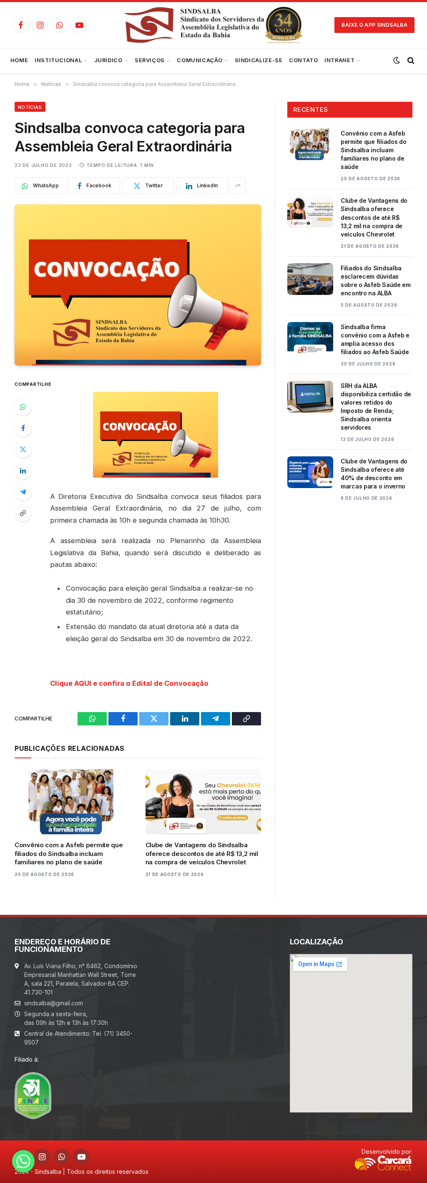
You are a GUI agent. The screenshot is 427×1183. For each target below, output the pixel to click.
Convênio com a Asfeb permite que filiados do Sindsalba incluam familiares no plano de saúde (69, 853)
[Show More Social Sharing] (238, 185)
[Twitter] (23, 449)
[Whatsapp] (23, 1161)
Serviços (150, 60)
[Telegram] (23, 491)
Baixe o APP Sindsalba (374, 25)
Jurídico (108, 60)
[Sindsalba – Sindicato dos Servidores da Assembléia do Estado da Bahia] (213, 25)
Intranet (339, 60)
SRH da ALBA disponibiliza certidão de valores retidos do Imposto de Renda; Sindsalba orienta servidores (376, 406)
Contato (303, 60)
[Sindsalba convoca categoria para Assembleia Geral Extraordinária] (138, 284)
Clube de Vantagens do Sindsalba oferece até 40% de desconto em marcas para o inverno (374, 474)
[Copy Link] (23, 513)
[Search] (410, 60)
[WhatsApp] (23, 406)
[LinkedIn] (23, 470)
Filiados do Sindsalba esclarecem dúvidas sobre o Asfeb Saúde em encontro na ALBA (376, 280)
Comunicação (199, 60)
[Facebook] (23, 428)
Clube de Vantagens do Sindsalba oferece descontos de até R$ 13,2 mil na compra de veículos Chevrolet (202, 853)
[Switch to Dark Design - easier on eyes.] (396, 60)
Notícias (30, 107)
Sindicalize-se (259, 60)
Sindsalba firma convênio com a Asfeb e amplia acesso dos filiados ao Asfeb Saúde (375, 339)
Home (19, 60)
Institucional (58, 60)
